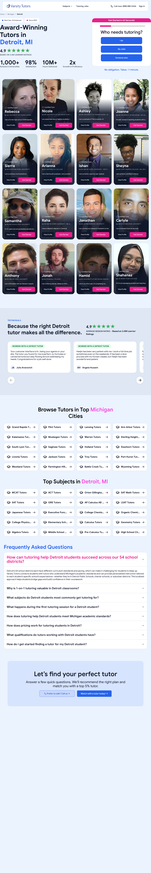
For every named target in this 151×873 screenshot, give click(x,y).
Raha (46, 220)
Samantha (13, 221)
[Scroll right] (139, 380)
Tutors (2, 14)
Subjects (66, 6)
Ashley (84, 111)
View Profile (11, 125)
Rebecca (12, 111)
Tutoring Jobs (82, 6)
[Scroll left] (11, 380)
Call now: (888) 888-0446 (125, 6)
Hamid (84, 275)
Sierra (10, 165)
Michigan (10, 14)
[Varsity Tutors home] (18, 6)
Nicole (47, 111)
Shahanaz (124, 275)
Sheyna (122, 165)
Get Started (26, 125)
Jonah (47, 275)
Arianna (48, 165)
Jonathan (87, 220)
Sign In (142, 6)
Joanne (122, 111)
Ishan (83, 165)
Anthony (12, 275)
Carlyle (122, 220)
